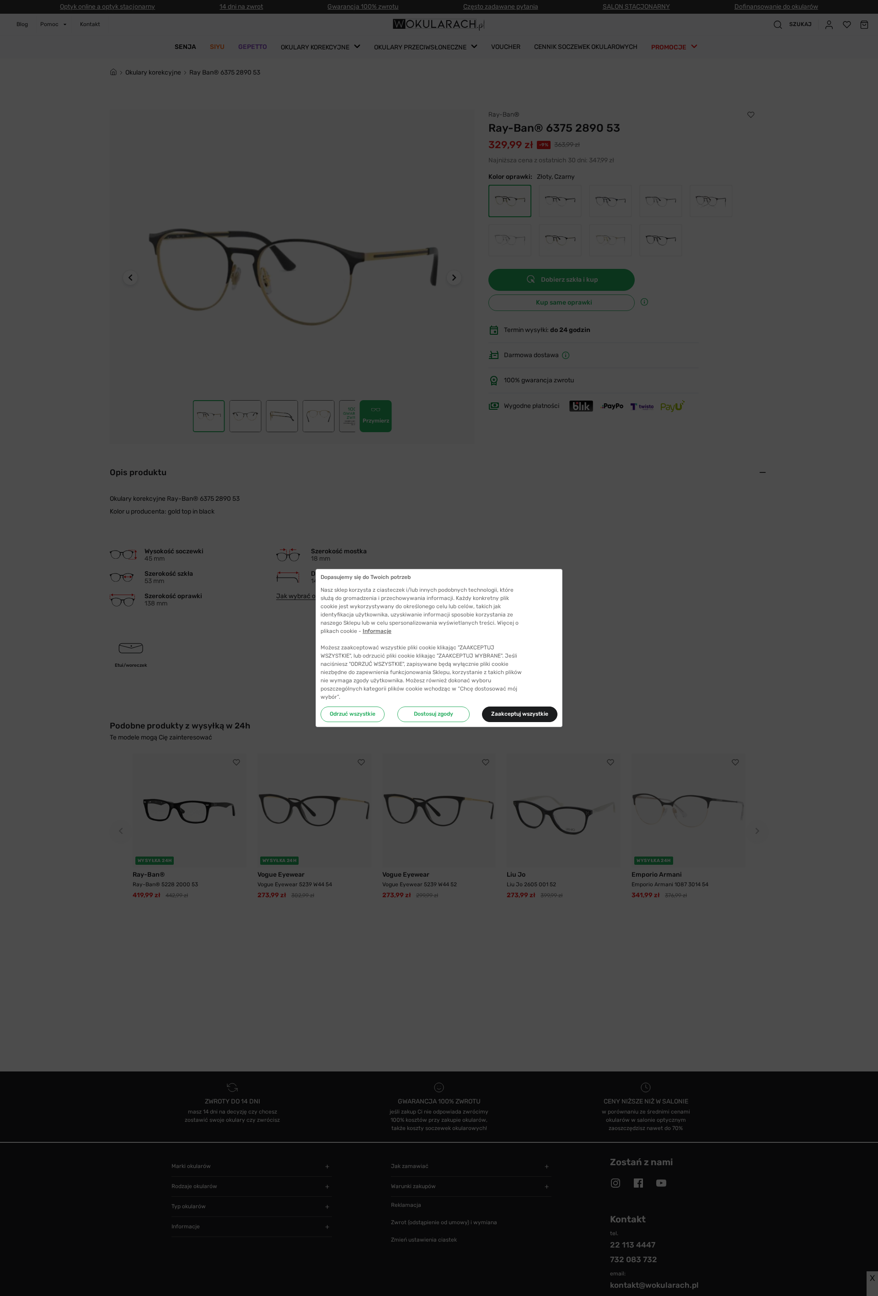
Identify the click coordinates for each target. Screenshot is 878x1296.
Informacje (377, 631)
